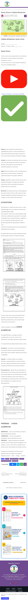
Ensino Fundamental (6, 461)
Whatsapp (21, 464)
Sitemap (20, 591)
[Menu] (2, 4)
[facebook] (8, 583)
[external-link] (20, 583)
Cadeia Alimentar (14, 458)
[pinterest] (18, 583)
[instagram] (15, 583)
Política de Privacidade (11, 591)
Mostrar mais (23, 482)
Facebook (12, 464)
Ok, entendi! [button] (5, 598)
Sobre (13, 588)
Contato (19, 588)
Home (8, 588)
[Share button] (25, 464)
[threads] (10, 583)
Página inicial (3, 9)
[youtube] (13, 583)
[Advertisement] (14, 135)
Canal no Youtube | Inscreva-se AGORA (12, 94)
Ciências (22, 458)
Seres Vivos (9, 9)
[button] (25, 3)
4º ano (7, 458)
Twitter (18, 464)
